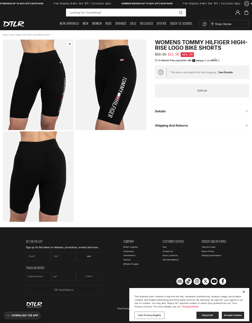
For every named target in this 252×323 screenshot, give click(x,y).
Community (128, 251)
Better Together (130, 247)
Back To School (181, 23)
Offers (161, 23)
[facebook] (222, 281)
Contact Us (168, 251)
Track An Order (208, 247)
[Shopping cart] (246, 12)
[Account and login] (238, 12)
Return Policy (208, 251)
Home (5, 35)
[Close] (244, 292)
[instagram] (197, 281)
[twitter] (205, 281)
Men (85, 23)
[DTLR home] (13, 24)
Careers (127, 260)
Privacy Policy (190, 306)
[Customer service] (205, 24)
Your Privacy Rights (126, 308)
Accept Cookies (233, 315)
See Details (226, 72)
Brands (120, 23)
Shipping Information (211, 255)
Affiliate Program (131, 264)
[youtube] (214, 281)
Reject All (207, 315)
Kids (108, 23)
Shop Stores (223, 24)
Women (97, 23)
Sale (133, 23)
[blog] (179, 281)
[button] (22, 315)
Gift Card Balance (64, 289)
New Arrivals (69, 23)
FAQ (164, 247)
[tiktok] (188, 281)
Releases (146, 23)
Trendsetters (129, 255)
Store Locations (170, 255)
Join (89, 256)
